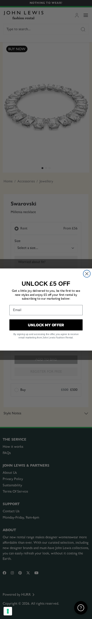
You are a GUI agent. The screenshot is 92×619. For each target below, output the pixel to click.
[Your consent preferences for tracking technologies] (8, 611)
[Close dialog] (86, 273)
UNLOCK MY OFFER (46, 325)
